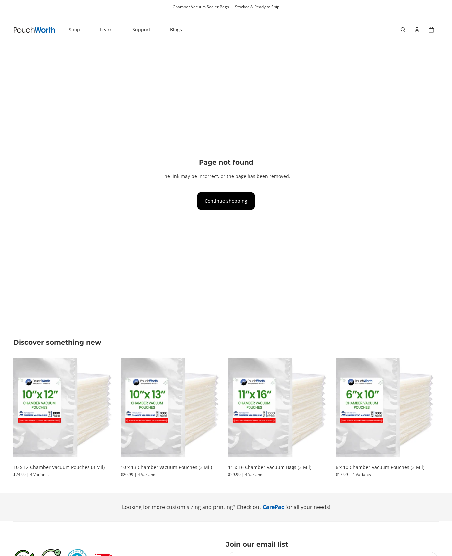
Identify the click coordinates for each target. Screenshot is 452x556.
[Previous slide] (23, 409)
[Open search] (403, 29)
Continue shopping (226, 201)
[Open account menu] (417, 29)
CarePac (274, 507)
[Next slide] (107, 409)
